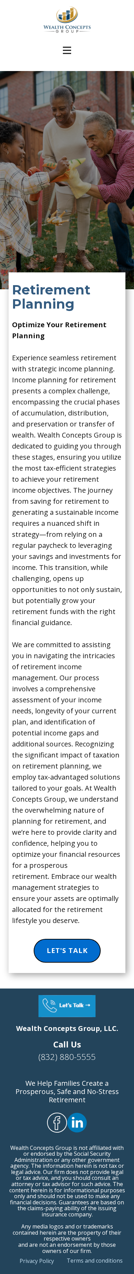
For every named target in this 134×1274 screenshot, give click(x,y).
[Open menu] (67, 50)
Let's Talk (67, 950)
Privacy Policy (37, 1261)
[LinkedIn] (77, 1123)
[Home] (67, 20)
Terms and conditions (95, 1260)
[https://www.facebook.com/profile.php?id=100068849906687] (57, 1123)
